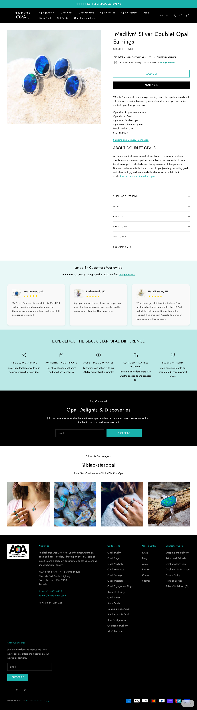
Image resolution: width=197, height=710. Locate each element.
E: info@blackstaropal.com (52, 595)
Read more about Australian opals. (138, 176)
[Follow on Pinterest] (24, 689)
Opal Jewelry (114, 552)
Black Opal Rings (116, 592)
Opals (146, 12)
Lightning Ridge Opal (118, 609)
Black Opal (45, 18)
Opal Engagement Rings (120, 586)
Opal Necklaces (115, 569)
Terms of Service (174, 581)
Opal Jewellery (46, 12)
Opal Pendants (86, 12)
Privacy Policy (173, 575)
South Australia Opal (118, 614)
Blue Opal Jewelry (116, 620)
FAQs (145, 552)
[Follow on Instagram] (16, 689)
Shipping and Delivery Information (131, 140)
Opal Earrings (107, 12)
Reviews (146, 569)
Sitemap (146, 581)
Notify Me (151, 85)
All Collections (115, 631)
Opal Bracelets (129, 12)
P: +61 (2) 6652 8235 (50, 591)
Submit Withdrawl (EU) (177, 586)
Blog (144, 558)
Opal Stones (113, 597)
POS (27, 701)
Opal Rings (66, 12)
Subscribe (124, 433)
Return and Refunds (176, 558)
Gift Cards (62, 18)
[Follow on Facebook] (8, 689)
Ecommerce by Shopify (40, 701)
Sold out (151, 73)
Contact (146, 575)
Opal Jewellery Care (176, 564)
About (145, 564)
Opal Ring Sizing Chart (178, 569)
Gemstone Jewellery (84, 18)
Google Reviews (167, 62)
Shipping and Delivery (177, 552)
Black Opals (113, 603)
